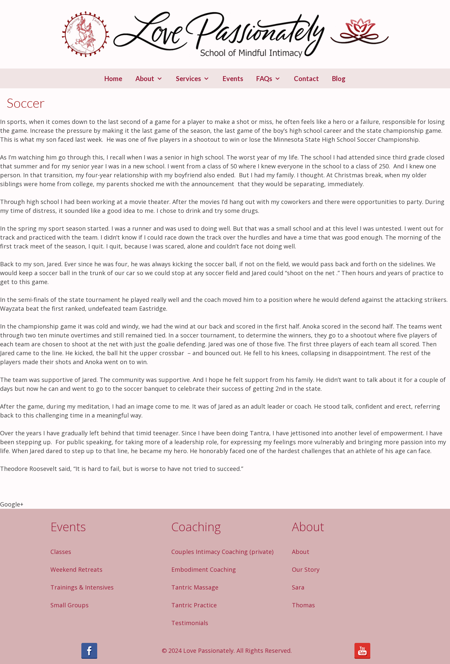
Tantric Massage (194, 587)
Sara (298, 587)
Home (113, 78)
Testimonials (189, 623)
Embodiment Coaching (203, 569)
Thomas (303, 605)
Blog (339, 78)
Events (233, 78)
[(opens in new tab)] (89, 656)
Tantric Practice (194, 605)
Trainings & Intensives (82, 587)
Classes (60, 552)
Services (188, 78)
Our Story (306, 569)
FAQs (264, 78)
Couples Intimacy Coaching (209, 552)
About (144, 78)
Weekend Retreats (76, 569)
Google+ (11, 504)
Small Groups (69, 605)
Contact (306, 78)
